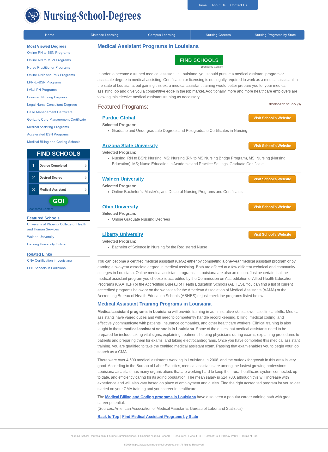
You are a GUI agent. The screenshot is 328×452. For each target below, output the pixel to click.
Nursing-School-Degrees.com (88, 435)
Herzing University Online (46, 244)
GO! (59, 201)
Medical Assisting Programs (48, 127)
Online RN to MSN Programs (49, 60)
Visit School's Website (272, 118)
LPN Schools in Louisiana (46, 268)
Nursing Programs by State (275, 35)
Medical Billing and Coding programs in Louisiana (150, 397)
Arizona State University (130, 145)
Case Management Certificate (50, 112)
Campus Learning (161, 35)
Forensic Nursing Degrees (47, 97)
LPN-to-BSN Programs (44, 82)
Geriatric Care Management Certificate (56, 119)
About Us (218, 5)
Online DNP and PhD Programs (51, 75)
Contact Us (238, 5)
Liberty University (122, 234)
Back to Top (108, 417)
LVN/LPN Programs (42, 90)
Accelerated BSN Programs (48, 134)
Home (202, 5)
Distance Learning (104, 35)
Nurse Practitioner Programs (48, 67)
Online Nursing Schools (123, 435)
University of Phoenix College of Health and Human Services (56, 226)
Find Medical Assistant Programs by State (160, 417)
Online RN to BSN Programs (48, 52)
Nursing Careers (218, 35)
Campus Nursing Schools (155, 435)
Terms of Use (249, 435)
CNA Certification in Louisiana (49, 260)
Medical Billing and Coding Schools (53, 142)
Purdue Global (118, 117)
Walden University (123, 179)
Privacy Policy (229, 435)
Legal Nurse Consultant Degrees (52, 104)
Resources (180, 435)
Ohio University (120, 206)
